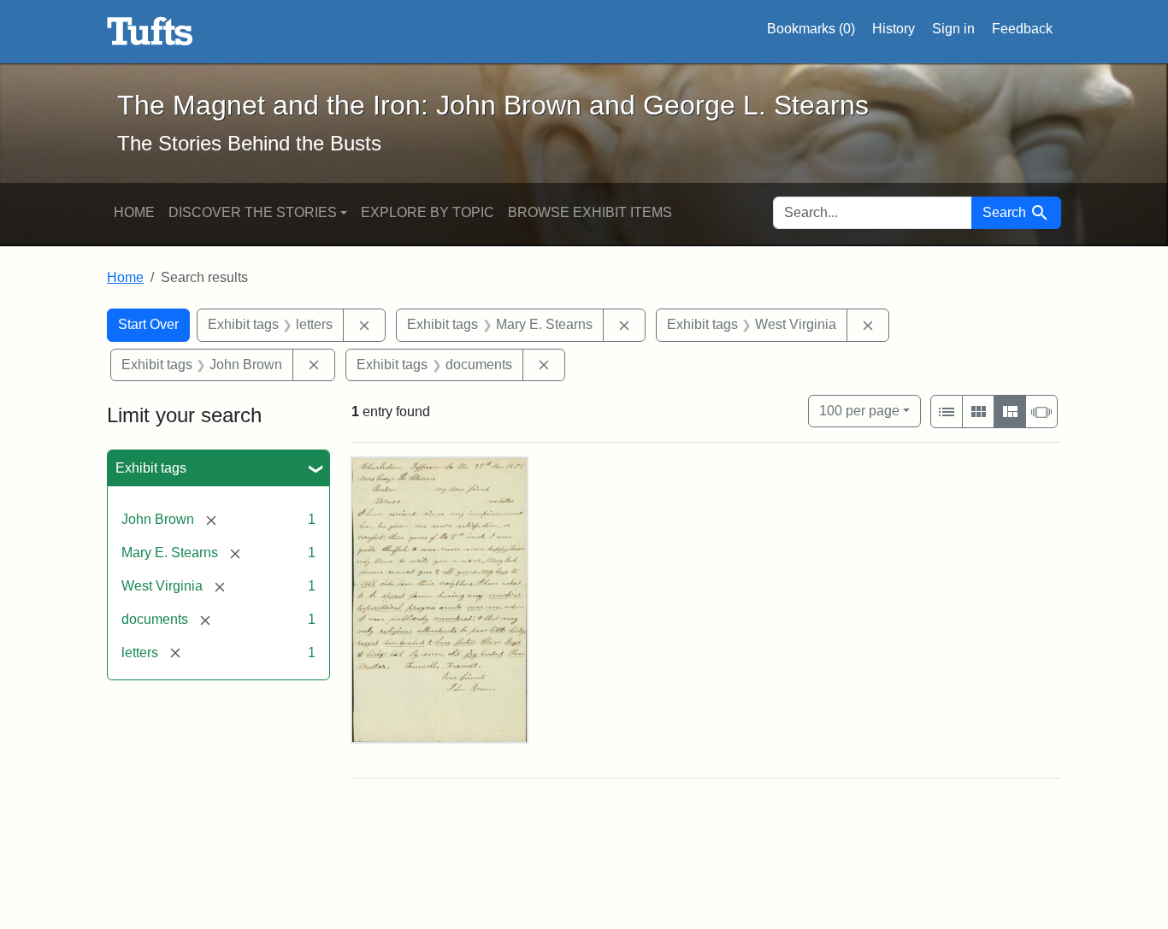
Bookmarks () (811, 28)
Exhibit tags (150, 468)
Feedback (1022, 28)
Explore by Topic (427, 212)
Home (134, 212)
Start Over (148, 324)
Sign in (953, 28)
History (893, 28)
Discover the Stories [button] (252, 212)
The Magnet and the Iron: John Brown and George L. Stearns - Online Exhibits (150, 31)
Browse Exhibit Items (590, 212)
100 (859, 410)
